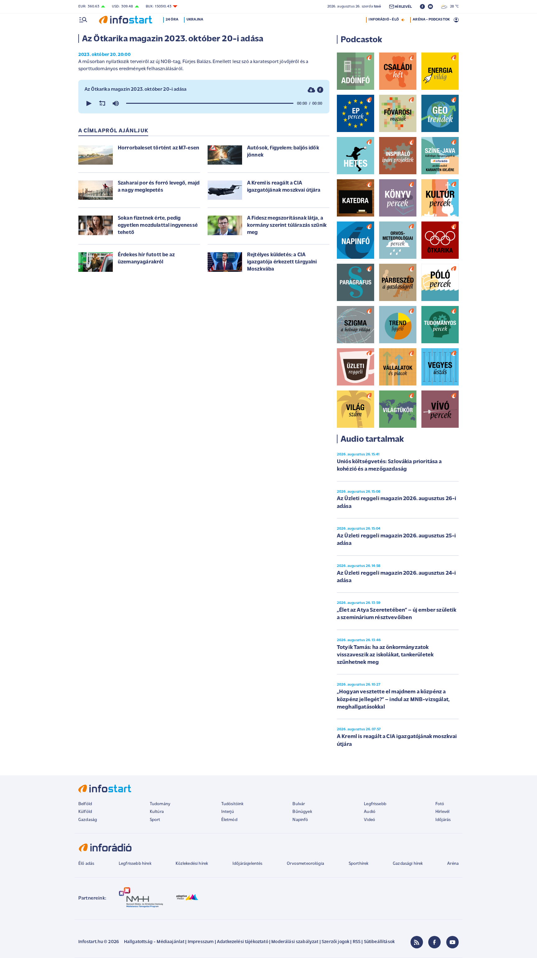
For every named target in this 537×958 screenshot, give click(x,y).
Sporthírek (359, 863)
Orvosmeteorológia (305, 863)
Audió (369, 812)
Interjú (227, 812)
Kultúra (157, 812)
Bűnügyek (302, 812)
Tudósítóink (232, 804)
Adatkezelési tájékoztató (242, 942)
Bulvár (298, 804)
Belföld (85, 804)
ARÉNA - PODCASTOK (431, 19)
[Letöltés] (311, 89)
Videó (369, 820)
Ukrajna (194, 19)
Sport (155, 820)
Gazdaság (87, 820)
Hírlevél (442, 812)
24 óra (172, 19)
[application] (203, 103)
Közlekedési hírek (192, 863)
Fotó (439, 804)
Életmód (229, 820)
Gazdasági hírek (408, 863)
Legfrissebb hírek (135, 863)
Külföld (85, 812)
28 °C (453, 6)
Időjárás (443, 820)
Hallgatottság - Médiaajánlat (154, 942)
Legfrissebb (375, 804)
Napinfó (300, 820)
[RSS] (417, 942)
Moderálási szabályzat (294, 942)
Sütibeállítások (379, 942)
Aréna (453, 863)
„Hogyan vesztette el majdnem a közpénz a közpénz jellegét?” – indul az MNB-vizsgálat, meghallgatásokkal (393, 699)
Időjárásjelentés (247, 863)
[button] (88, 103)
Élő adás (86, 863)
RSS (356, 942)
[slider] (209, 103)
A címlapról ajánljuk (113, 131)
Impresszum (201, 942)
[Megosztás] (320, 89)
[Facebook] (434, 942)
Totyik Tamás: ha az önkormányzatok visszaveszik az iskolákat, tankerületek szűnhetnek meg (385, 655)
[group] (115, 103)
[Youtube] (452, 942)
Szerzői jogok (335, 942)
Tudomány (160, 804)
